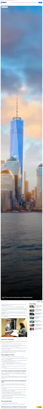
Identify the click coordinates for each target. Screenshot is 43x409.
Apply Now (40, 2)
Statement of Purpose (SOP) (11, 389)
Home (12, 2)
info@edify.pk (3, 0)
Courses (14, 2)
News (19, 2)
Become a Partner (35, 2)
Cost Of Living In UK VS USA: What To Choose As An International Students (13, 404)
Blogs (17, 2)
